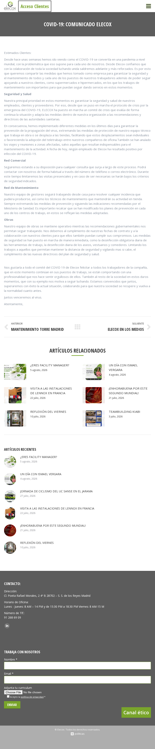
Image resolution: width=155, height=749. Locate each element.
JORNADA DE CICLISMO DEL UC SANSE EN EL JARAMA (56, 491)
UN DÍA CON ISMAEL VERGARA (123, 367)
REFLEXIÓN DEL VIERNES (48, 412)
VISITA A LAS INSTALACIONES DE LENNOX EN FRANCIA (51, 390)
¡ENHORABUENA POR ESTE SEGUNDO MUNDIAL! (128, 390)
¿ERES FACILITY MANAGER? (49, 365)
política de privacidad (32, 696)
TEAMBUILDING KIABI (124, 412)
